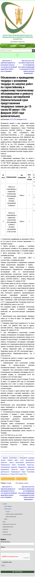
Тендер (9, 483)
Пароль (3, 547)
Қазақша (13, 46)
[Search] (33, 50)
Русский (22, 46)
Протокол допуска (21, 478)
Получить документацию (8, 478)
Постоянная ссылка (22, 483)
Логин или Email (5, 542)
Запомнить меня (7, 562)
